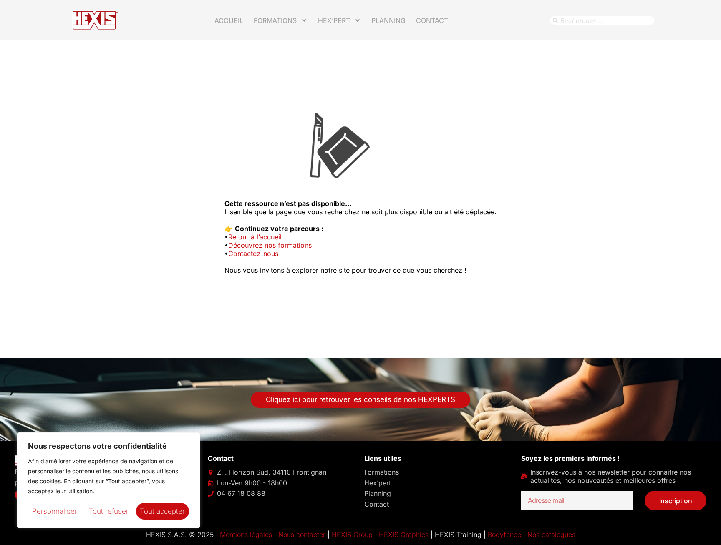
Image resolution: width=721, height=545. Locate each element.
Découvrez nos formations (270, 245)
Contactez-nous (253, 253)
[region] (108, 480)
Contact (432, 20)
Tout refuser (108, 511)
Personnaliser (54, 511)
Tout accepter (162, 511)
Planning (388, 20)
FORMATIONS (275, 20)
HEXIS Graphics (404, 534)
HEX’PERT (334, 20)
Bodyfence (504, 534)
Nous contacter (301, 534)
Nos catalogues (551, 534)
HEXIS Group (352, 534)
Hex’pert (377, 483)
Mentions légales (246, 534)
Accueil (228, 20)
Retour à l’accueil (255, 237)
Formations (381, 472)
